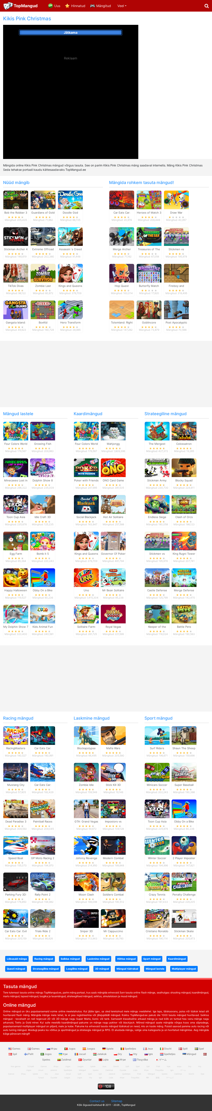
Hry (135, 1054)
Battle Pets (184, 626)
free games (15, 1066)
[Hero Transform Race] (70, 309)
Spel (201, 1048)
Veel (120, 6)
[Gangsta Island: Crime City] (15, 309)
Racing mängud (18, 718)
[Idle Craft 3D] (42, 504)
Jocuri (82, 1054)
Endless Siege (157, 517)
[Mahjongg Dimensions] (113, 431)
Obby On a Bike (43, 590)
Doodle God (70, 212)
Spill (185, 1048)
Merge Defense (184, 590)
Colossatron (184, 443)
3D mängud (102, 968)
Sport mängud (159, 718)
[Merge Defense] (184, 577)
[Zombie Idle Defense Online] (86, 772)
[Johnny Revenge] (86, 845)
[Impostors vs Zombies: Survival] (113, 808)
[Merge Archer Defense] (121, 236)
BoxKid (43, 322)
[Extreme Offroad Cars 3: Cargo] (43, 236)
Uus (57, 6)
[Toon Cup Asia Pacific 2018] (15, 504)
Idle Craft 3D (43, 517)
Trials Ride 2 (43, 931)
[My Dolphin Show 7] (15, 614)
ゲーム (163, 1059)
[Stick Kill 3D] (113, 772)
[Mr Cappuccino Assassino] (113, 918)
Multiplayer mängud (184, 968)
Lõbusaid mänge (17, 958)
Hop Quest (122, 285)
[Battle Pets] (184, 614)
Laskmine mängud (92, 718)
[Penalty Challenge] (184, 881)
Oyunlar (87, 1059)
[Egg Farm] (15, 540)
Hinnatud (78, 6)
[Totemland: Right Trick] (121, 309)
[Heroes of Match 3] (149, 199)
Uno (86, 590)
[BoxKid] (43, 309)
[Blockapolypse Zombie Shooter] (86, 735)
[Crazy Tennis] (157, 881)
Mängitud (103, 6)
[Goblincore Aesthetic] (149, 309)
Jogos (72, 1048)
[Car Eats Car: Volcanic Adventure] (121, 199)
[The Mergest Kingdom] (157, 431)
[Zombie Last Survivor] (43, 273)
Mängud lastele (18, 413)
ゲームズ (170, 1077)
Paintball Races (42, 821)
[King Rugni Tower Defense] (184, 540)
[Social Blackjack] (86, 504)
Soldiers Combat (113, 894)
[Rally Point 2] (42, 881)
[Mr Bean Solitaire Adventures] (113, 577)
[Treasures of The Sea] (149, 236)
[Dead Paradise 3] (15, 808)
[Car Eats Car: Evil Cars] (15, 918)
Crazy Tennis (157, 894)
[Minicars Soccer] (157, 772)
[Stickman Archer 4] (15, 236)
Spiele (110, 1048)
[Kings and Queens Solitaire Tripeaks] (70, 273)
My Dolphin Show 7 (15, 626)
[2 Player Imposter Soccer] (184, 845)
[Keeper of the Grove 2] (157, 614)
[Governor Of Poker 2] (113, 540)
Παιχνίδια (142, 1059)
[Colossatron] (184, 431)
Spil (15, 1054)
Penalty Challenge (184, 894)
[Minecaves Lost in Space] (15, 467)
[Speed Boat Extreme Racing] (15, 845)
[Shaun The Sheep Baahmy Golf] (184, 735)
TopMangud (26, 5)
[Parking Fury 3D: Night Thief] (15, 881)
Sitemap (116, 1101)
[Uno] (86, 577)
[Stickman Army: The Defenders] (157, 467)
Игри (122, 1059)
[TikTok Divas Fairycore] (15, 273)
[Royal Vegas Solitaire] (113, 614)
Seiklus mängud (70, 958)
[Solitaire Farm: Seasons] (86, 614)
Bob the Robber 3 (15, 212)
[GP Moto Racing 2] (42, 845)
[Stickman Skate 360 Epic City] (184, 918)
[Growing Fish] (42, 431)
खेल (147, 1077)
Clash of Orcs (184, 517)
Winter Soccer (157, 858)
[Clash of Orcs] (184, 504)
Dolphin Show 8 (43, 480)
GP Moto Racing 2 (42, 858)
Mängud (191, 1054)
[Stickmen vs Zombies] (176, 236)
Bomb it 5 (43, 553)
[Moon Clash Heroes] (86, 881)
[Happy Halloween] (15, 577)
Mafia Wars (113, 748)
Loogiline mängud (77, 968)
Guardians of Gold (43, 212)
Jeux (150, 1048)
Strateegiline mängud (166, 413)
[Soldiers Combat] (113, 881)
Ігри (65, 1054)
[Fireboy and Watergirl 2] (176, 273)
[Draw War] (176, 199)
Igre (150, 1054)
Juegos (91, 1048)
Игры (54, 1048)
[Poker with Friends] (86, 467)
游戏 (157, 1077)
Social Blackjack (86, 517)
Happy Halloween (15, 590)
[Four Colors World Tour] (15, 431)
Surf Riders (157, 748)
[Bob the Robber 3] (15, 199)
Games (16, 1048)
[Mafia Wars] (113, 735)
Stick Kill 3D (113, 784)
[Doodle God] (70, 199)
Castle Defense (157, 590)
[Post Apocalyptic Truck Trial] (176, 309)
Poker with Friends (86, 480)
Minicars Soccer (157, 784)
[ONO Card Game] (113, 467)
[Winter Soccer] (157, 845)
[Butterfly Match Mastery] (149, 273)
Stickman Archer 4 (16, 249)
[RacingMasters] (15, 735)
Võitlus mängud (126, 958)
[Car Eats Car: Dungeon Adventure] (42, 735)
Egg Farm (16, 553)
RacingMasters (15, 748)
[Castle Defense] (157, 577)
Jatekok (101, 1054)
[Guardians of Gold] (43, 199)
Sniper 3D (86, 931)
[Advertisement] (70, 94)
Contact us (97, 1101)
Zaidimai (66, 1059)
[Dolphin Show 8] (42, 467)
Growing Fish (42, 443)
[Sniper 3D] (86, 918)
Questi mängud (16, 968)
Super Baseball (184, 784)
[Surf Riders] (157, 735)
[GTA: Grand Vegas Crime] (86, 808)
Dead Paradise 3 (15, 821)
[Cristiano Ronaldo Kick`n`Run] (157, 918)
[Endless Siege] (157, 504)
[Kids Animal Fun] (42, 614)
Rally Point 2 (43, 894)
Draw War (176, 212)
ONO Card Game (113, 480)
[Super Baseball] (184, 772)
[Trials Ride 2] (42, 918)
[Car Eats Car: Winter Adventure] (42, 772)
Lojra (105, 1059)
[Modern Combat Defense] (113, 845)
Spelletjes (130, 1048)
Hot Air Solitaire (113, 517)
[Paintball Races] (42, 808)
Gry (120, 1054)
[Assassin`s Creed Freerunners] (70, 236)
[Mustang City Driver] (15, 772)
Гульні (41, 1077)
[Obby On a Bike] (42, 577)
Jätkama (70, 32)
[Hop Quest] (121, 273)
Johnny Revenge (86, 858)
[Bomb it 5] (42, 540)
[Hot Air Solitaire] (113, 504)
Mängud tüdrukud (127, 968)
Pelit (31, 1054)
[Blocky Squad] (184, 467)
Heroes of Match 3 (149, 212)
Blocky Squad (184, 480)
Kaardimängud (88, 413)
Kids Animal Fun (43, 626)
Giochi (167, 1048)
